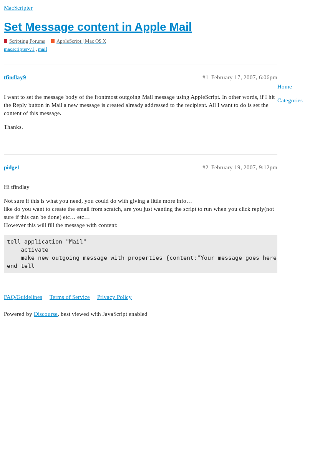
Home (284, 86)
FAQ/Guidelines (23, 297)
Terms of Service (70, 297)
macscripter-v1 (19, 49)
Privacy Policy (114, 297)
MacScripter (18, 8)
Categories (290, 100)
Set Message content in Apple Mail (98, 26)
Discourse (46, 314)
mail (42, 49)
